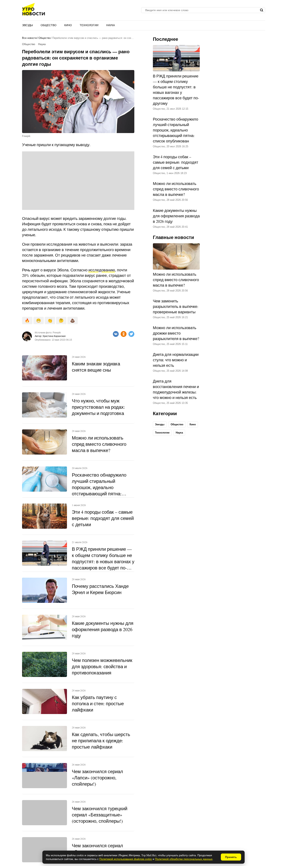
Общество (48, 25)
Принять (231, 857)
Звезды (27, 25)
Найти (261, 10)
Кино (68, 25)
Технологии (89, 25)
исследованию (101, 270)
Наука (110, 25)
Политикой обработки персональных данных (183, 859)
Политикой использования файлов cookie (125, 859)
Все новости (29, 37)
